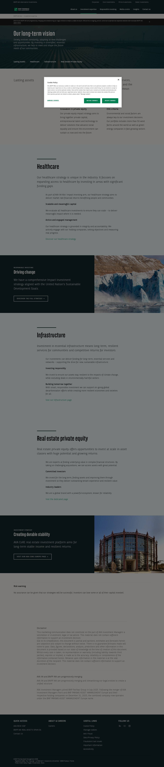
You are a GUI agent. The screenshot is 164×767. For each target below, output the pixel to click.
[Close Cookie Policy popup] (118, 79)
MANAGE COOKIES (53, 100)
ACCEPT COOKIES (110, 100)
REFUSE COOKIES (92, 100)
